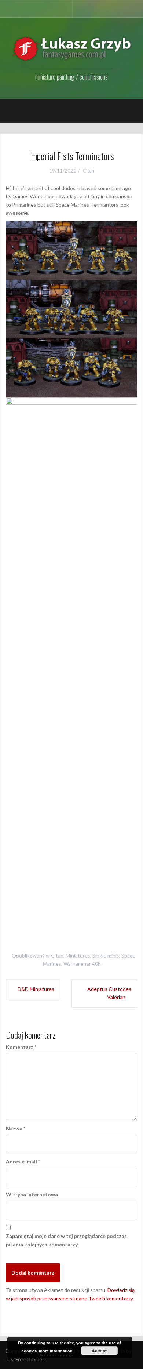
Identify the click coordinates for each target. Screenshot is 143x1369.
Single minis (105, 955)
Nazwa (15, 1128)
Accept (99, 1350)
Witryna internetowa (32, 1194)
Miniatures (78, 955)
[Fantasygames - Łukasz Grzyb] (71, 48)
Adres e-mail (23, 1161)
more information (56, 1351)
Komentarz (21, 1047)
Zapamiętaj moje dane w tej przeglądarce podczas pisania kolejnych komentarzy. (66, 1240)
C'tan (88, 171)
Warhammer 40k (81, 964)
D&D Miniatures (36, 989)
